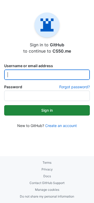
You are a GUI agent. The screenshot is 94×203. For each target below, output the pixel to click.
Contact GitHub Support (47, 183)
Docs (47, 176)
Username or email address (28, 66)
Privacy (47, 169)
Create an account (61, 125)
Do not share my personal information (47, 196)
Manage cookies (47, 190)
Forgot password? (74, 87)
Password (13, 87)
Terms (47, 162)
